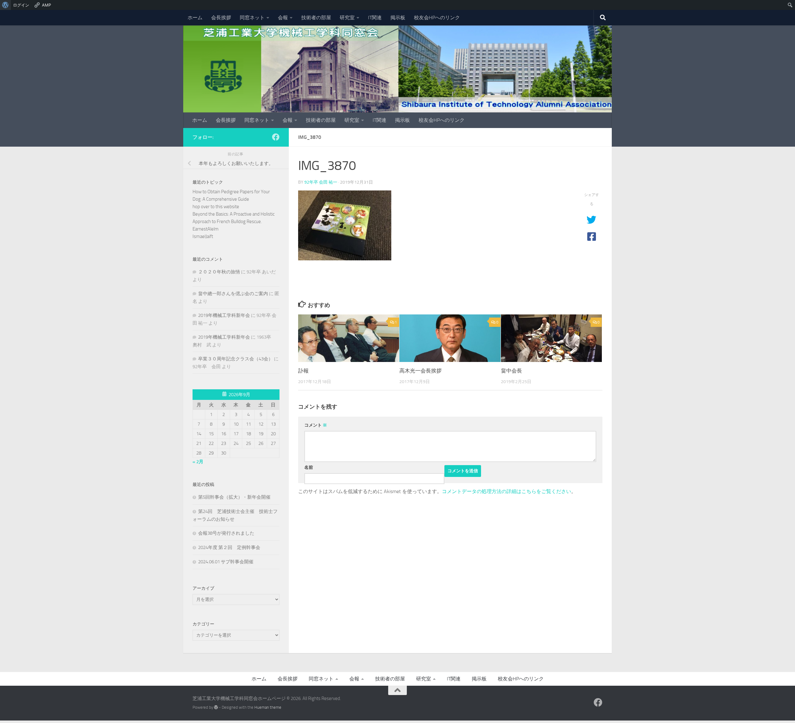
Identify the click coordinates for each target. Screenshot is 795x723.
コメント (315, 425)
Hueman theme (267, 707)
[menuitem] (5, 5)
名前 (308, 467)
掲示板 (397, 18)
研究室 (347, 18)
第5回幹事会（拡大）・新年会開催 (234, 497)
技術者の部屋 (316, 18)
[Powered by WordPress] (216, 707)
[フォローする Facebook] (275, 137)
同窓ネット (252, 18)
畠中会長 (511, 371)
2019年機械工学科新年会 (224, 315)
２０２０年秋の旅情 (219, 272)
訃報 (303, 371)
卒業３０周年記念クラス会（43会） (235, 359)
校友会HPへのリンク (437, 18)
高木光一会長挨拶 (420, 371)
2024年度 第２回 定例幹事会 (229, 547)
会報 (283, 18)
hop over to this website (216, 206)
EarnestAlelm (206, 229)
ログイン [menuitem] (21, 4)
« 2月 (198, 461)
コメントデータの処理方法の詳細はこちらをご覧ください (506, 491)
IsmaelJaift (203, 236)
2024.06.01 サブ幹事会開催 (225, 562)
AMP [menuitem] (46, 4)
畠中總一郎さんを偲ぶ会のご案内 (233, 293)
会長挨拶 (221, 18)
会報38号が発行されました (226, 533)
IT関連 (375, 18)
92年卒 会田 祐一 (320, 182)
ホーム (195, 18)
